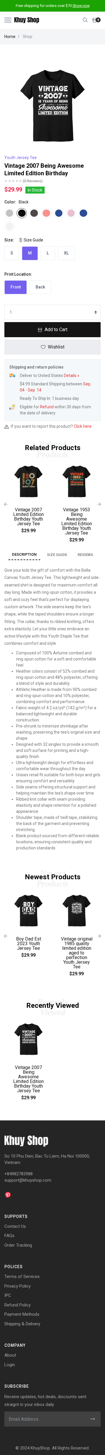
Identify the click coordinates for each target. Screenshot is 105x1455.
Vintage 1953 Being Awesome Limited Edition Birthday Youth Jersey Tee (76, 521)
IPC (7, 1295)
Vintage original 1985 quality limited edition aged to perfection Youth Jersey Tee (76, 953)
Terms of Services (22, 1276)
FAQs (9, 1235)
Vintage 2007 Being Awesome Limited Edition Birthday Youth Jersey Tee (28, 1079)
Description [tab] (24, 554)
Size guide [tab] (57, 555)
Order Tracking (18, 1245)
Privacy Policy (17, 1286)
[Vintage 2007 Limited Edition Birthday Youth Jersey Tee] (28, 482)
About (10, 1355)
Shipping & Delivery (22, 1323)
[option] (28, 500)
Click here (83, 426)
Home (9, 36)
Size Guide (33, 240)
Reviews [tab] (85, 555)
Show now (81, 5)
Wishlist (56, 347)
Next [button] (99, 504)
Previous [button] (5, 504)
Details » (71, 375)
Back (40, 287)
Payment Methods (21, 1314)
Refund (47, 407)
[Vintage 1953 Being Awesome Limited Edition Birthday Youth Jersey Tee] (76, 482)
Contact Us (15, 1226)
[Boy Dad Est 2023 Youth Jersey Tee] (28, 911)
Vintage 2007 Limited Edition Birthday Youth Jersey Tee (28, 516)
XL (66, 253)
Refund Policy (17, 1305)
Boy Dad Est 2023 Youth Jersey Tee (28, 943)
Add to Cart (56, 329)
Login (9, 1364)
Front (15, 287)
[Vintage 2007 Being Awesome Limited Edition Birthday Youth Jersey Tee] (28, 1040)
